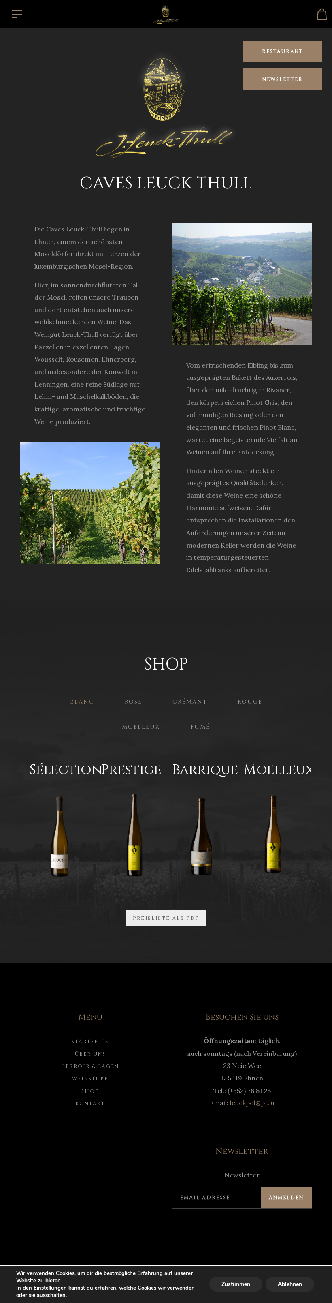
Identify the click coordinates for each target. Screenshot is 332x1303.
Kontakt (90, 1103)
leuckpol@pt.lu (252, 1103)
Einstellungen (50, 1288)
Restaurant (282, 51)
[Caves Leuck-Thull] (166, 13)
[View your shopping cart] (322, 14)
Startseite (90, 1041)
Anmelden (286, 1197)
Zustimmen (235, 1284)
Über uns (90, 1054)
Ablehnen (290, 1284)
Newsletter (282, 79)
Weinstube (90, 1079)
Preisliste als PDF (166, 918)
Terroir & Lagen (90, 1066)
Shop (90, 1091)
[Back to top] (313, 1284)
